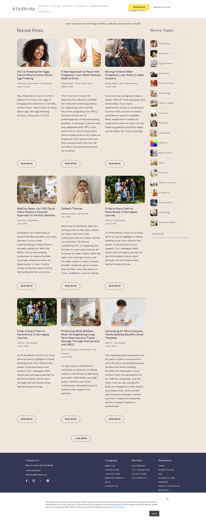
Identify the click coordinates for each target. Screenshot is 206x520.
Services (67, 6)
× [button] (167, 498)
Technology (72, 350)
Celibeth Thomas (71, 208)
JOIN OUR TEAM (112, 474)
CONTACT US (111, 486)
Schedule (139, 7)
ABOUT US (110, 466)
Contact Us (32, 460)
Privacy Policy (119, 507)
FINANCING (163, 482)
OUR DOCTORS (112, 470)
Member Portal (162, 7)
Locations (81, 6)
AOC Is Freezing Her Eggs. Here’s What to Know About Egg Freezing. (34, 75)
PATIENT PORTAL (166, 470)
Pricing (55, 6)
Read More (27, 164)
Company (111, 460)
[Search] (185, 233)
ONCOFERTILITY (139, 478)
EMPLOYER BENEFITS (115, 478)
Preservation (33, 83)
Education (21, 83)
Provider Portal (136, 11)
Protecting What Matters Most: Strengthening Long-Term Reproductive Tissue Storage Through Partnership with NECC (80, 338)
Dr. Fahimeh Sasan (129, 83)
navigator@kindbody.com (36, 475)
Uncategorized (85, 350)
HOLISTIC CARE (139, 474)
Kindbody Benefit (99, 6)
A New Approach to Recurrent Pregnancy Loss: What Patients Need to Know (81, 75)
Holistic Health (67, 83)
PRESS (161, 466)
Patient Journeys (68, 214)
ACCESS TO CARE (166, 478)
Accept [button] (154, 513)
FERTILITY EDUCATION (168, 486)
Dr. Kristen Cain (85, 83)
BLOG (107, 482)
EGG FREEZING (138, 466)
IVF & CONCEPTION (141, 470)
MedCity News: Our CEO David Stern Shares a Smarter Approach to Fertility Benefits (36, 212)
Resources (44, 12)
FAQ (160, 474)
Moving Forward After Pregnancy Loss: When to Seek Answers (124, 75)
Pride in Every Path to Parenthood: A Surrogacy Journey (121, 212)
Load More (81, 438)
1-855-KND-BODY (33, 471)
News (63, 350)
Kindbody (48, 83)
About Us (43, 6)
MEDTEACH (163, 490)
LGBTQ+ (109, 220)
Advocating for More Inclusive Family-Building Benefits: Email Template (124, 334)
